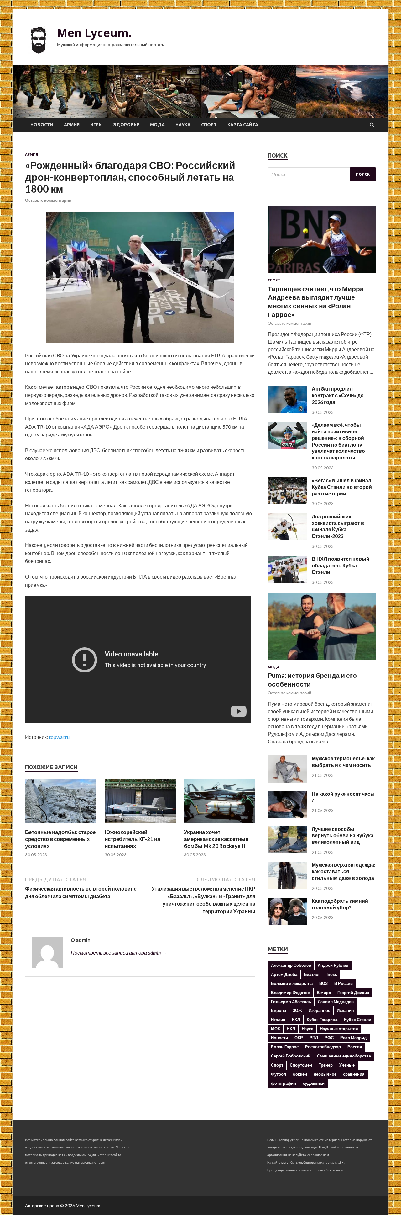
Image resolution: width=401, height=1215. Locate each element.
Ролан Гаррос (285, 1046)
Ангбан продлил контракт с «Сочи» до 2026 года (338, 395)
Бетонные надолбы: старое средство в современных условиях (60, 839)
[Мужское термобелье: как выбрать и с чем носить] (287, 781)
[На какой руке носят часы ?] (287, 816)
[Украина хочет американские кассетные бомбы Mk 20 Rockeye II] (219, 825)
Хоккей (300, 1074)
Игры (96, 124)
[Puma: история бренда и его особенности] (322, 661)
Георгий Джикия (353, 992)
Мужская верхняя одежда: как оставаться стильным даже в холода (343, 871)
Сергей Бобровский (290, 1055)
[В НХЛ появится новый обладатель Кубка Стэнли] (287, 581)
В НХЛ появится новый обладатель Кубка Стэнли (340, 565)
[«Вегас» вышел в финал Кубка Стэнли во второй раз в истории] (287, 502)
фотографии (283, 1083)
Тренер (326, 1065)
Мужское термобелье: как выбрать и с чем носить (343, 761)
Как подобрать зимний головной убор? (340, 904)
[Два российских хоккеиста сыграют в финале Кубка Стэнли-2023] (287, 538)
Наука (182, 124)
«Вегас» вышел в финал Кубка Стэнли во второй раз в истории (342, 486)
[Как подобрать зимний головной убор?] (287, 923)
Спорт (209, 124)
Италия (278, 1019)
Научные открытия (339, 1028)
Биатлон (312, 974)
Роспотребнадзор (323, 1046)
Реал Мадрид (353, 1037)
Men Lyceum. (94, 32)
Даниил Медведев (336, 1001)
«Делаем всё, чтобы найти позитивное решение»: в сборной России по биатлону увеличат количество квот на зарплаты (338, 441)
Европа (278, 1010)
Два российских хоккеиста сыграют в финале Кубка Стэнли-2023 (338, 526)
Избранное (319, 1010)
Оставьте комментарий (48, 200)
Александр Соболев (291, 965)
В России (343, 983)
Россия (354, 1046)
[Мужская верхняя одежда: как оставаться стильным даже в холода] (287, 887)
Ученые (347, 1065)
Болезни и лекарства (292, 983)
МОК (275, 1028)
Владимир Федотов (290, 992)
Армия (72, 124)
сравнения (354, 1074)
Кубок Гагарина (322, 1019)
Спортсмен (301, 1065)
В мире (324, 992)
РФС (329, 1037)
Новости (41, 124)
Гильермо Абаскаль (291, 1001)
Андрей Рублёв (333, 965)
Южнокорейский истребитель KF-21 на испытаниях (132, 839)
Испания (345, 1010)
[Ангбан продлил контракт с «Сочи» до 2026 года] (287, 411)
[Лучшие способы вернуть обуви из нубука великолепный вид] (287, 851)
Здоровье (126, 124)
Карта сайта (242, 124)
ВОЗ (323, 983)
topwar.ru (59, 737)
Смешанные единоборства (344, 1055)
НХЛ (291, 1028)
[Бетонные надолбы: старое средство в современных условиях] (60, 825)
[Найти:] (322, 174)
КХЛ (296, 1019)
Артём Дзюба (284, 974)
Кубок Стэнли (357, 1019)
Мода (157, 124)
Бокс (332, 974)
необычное (325, 1074)
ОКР (298, 1037)
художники (314, 1083)
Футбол (278, 1074)
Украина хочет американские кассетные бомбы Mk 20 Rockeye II (216, 839)
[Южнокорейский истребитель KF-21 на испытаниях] (140, 825)
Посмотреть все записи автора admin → (119, 952)
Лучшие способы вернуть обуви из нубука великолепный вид (342, 835)
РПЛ (314, 1037)
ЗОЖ (297, 1010)
